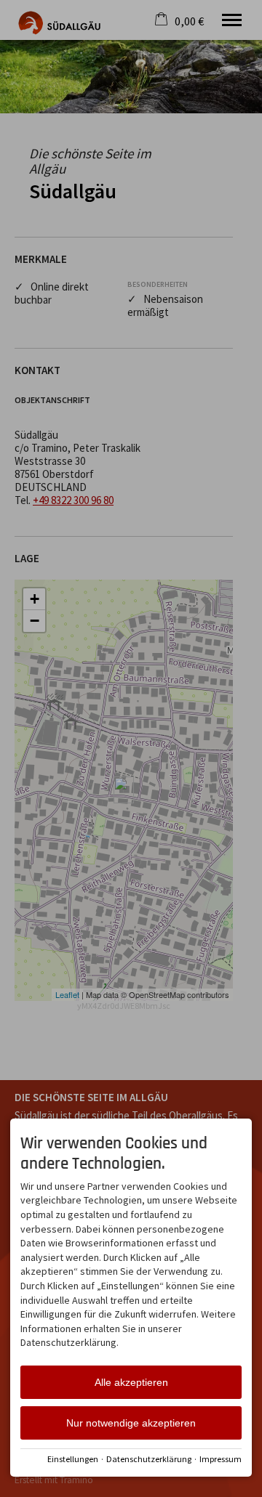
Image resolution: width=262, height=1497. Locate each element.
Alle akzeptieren (131, 1382)
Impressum (220, 1458)
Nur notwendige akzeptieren (131, 1423)
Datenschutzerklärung (148, 1458)
